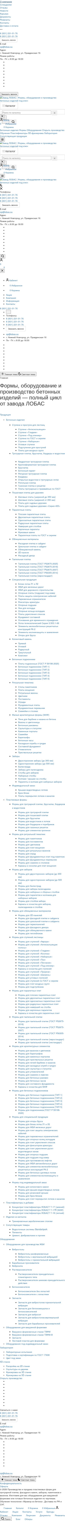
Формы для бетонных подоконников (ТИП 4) (40, 1103)
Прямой (22, 643)
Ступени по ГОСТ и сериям (32, 438)
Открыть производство (11, 1378)
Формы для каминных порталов (34, 1056)
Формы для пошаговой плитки (33, 815)
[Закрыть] (2, 271)
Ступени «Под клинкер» (30, 435)
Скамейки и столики (28, 710)
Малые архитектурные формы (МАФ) (31, 714)
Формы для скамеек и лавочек (33, 1074)
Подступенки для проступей (32, 447)
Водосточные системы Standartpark (29, 1229)
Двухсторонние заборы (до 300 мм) (35, 760)
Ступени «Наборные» (29, 441)
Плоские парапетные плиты (32, 514)
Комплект (23, 655)
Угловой (22, 646)
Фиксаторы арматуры (28, 601)
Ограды (22, 701)
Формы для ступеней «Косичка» (34, 953)
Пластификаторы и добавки (20, 1202)
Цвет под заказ (13, 1357)
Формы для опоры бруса (30, 1121)
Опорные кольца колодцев (31, 611)
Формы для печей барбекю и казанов (36, 1062)
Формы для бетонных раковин (33, 1077)
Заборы (16, 756)
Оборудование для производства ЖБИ (25, 1244)
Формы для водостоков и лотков (34, 821)
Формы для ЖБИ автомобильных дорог (37, 1163)
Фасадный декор (26, 555)
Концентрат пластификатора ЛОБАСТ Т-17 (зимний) (38, 1206)
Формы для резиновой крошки (33, 1192)
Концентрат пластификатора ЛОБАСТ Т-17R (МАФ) (37, 1209)
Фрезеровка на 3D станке (18, 1372)
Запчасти (17, 1297)
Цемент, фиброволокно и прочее (28, 1235)
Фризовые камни (26, 532)
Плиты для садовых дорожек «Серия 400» (39, 505)
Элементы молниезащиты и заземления (38, 632)
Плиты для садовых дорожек (32, 502)
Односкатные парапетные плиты (34, 520)
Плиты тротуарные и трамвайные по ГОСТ (39, 488)
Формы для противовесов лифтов (35, 1160)
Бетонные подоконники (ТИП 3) (34, 672)
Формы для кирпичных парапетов (35, 1009)
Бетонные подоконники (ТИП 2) (34, 669)
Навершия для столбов (29, 526)
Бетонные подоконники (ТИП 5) (34, 678)
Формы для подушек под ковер (33, 1157)
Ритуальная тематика (23, 682)
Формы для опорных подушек (33, 1154)
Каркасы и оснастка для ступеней (35, 968)
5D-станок (5, 1361)
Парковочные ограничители (32, 598)
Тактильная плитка (21, 559)
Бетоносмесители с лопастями (33, 1294)
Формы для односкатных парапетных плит (39, 1000)
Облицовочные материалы (25, 538)
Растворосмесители (22, 1269)
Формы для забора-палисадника (34, 888)
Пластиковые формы (17, 799)
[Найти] (13, 122)
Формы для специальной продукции (30, 1116)
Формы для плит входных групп (34, 983)
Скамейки (23, 734)
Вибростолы (18, 1249)
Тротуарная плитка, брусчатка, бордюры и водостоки (38, 453)
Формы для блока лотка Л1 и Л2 (34, 1124)
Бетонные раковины (28, 725)
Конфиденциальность (11, 1483)
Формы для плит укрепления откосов (36, 1142)
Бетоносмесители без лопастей (34, 1291)
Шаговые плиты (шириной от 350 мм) (36, 499)
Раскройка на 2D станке (18, 1366)
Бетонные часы (25, 740)
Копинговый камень (22, 638)
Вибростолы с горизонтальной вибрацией (39, 1259)
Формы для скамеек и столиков (33, 862)
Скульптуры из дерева (17, 1369)
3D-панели (23, 552)
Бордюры (23, 476)
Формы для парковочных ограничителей (38, 1136)
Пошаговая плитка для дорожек (28, 492)
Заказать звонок (9, 40)
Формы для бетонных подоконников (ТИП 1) (40, 1094)
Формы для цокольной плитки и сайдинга (38, 921)
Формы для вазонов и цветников (34, 1050)
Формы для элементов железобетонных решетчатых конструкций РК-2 (38, 1168)
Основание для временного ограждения (38, 620)
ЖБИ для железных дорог (31, 586)
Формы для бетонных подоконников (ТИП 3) (40, 1100)
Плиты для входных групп (31, 450)
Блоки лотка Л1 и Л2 (28, 583)
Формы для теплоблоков (30, 933)
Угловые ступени (26, 444)
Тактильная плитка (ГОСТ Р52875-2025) (38, 563)
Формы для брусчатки (29, 818)
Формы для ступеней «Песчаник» (35, 962)
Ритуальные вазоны (28, 692)
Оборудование (7, 1239)
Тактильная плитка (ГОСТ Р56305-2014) (38, 572)
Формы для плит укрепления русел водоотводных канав (35, 1150)
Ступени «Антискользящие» (32, 429)
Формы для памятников (30, 838)
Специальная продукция (24, 579)
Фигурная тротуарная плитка (32, 473)
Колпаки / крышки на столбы (32, 778)
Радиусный (23, 649)
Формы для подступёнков (31, 986)
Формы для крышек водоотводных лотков (38, 1189)
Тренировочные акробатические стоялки (32, 1221)
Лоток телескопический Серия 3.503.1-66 (38, 623)
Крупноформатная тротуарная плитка (37, 464)
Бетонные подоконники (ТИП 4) (34, 675)
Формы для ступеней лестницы (28, 937)
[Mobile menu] (2, 176)
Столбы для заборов (28, 772)
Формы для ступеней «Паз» (32, 959)
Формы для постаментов (30, 841)
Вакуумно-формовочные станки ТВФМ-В (32, 1334)
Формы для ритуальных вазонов (34, 850)
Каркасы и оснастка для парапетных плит (39, 1013)
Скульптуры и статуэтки (29, 728)
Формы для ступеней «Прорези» (34, 971)
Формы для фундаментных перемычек (37, 859)
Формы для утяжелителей (31, 1071)
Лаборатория (7, 1347)
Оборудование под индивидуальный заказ (27, 1343)
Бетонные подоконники (24, 659)
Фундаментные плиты (29, 704)
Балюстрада (24, 766)
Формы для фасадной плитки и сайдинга (38, 918)
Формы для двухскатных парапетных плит (39, 997)
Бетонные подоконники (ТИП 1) (34, 666)
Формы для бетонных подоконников (30, 1090)
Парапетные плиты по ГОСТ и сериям (37, 535)
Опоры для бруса (27, 635)
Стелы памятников (27, 686)
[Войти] (1, 260)
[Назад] (8, 312)
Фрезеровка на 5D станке (18, 1375)
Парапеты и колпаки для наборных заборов (40, 781)
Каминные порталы (27, 731)
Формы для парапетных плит (27, 990)
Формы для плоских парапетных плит (37, 994)
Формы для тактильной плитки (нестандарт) (40, 1042)
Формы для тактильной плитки (27, 1016)
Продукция (5, 414)
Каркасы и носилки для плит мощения (37, 865)
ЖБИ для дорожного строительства (35, 589)
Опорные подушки (27, 604)
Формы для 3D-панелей (30, 915)
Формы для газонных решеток (33, 827)
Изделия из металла (16, 1216)
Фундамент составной (29, 617)
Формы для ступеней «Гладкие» (34, 950)
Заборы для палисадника (30, 769)
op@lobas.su (6, 46)
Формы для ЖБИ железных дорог (34, 1127)
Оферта (4, 1486)
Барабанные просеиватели (25, 1262)
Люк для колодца (26, 607)
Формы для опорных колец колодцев (36, 1139)
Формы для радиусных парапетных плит (38, 1003)
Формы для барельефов (30, 1053)
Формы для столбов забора (32, 900)
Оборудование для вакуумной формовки (26, 1327)
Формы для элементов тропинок (34, 830)
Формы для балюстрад (29, 885)
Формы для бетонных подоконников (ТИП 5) (40, 1106)
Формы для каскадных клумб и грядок (37, 1065)
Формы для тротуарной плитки (33, 812)
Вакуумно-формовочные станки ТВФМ (31, 1331)
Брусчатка (23, 467)
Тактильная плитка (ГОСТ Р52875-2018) (38, 566)
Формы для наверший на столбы (34, 1006)
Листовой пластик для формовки (28, 1340)
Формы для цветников (29, 844)
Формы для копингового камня (33, 1186)
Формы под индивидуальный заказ (29, 1182)
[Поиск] (2, 256)
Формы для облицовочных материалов (31, 910)
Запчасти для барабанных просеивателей (39, 1323)
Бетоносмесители (21, 1286)
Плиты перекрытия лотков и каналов (36, 795)
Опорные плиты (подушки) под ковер (36, 592)
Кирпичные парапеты (28, 529)
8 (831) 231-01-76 (9, 33)
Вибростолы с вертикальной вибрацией (37, 1256)
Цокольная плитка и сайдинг (32, 546)
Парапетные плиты (22, 509)
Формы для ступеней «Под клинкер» (36, 965)
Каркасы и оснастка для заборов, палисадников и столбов (34, 905)
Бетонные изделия (15, 419)
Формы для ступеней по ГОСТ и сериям (38, 980)
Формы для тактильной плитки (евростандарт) (41, 1039)
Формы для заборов (22, 869)
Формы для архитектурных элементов (31, 1046)
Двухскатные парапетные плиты (34, 517)
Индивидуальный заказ (24, 785)
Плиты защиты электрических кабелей (37, 595)
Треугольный (24, 652)
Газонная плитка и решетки (31, 485)
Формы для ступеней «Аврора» (33, 941)
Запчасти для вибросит (29, 1314)
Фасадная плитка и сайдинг (32, 543)
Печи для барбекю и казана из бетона (37, 719)
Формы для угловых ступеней (33, 977)
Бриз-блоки (23, 792)
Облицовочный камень (29, 549)
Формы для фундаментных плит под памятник (41, 856)
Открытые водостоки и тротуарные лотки (38, 479)
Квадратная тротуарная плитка (33, 461)
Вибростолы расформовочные (33, 1253)
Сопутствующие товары (18, 1224)
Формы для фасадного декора (33, 927)
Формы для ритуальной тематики (29, 834)
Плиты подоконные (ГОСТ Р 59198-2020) (38, 663)
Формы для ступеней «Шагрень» (34, 974)
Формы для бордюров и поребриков (36, 824)
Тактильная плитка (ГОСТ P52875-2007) (38, 569)
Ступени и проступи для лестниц (28, 424)
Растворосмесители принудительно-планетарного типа (36, 1275)
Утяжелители (24, 749)
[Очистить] (54, 112)
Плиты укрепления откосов (31, 614)
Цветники (22, 695)
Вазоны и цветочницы (29, 722)
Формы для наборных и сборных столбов (38, 891)
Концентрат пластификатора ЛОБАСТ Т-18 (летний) (38, 1212)
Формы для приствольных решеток (35, 1059)
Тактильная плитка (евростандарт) (35, 575)
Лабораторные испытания (19, 1351)
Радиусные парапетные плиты (33, 523)
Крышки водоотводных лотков (33, 789)
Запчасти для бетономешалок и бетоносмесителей (34, 1310)
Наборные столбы (27, 775)
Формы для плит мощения (31, 847)
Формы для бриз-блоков (30, 1195)
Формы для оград (27, 853)
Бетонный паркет (26, 470)
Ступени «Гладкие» (27, 432)
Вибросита (17, 1265)
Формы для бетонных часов (32, 1080)
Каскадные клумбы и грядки (32, 743)
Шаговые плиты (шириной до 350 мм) (37, 496)
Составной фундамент (29, 746)
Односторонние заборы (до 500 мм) (36, 763)
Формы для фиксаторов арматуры (35, 1145)
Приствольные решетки (29, 752)
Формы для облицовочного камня (35, 930)
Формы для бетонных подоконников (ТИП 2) (40, 1097)
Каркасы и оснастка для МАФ (32, 1086)
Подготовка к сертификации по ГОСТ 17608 (28, 1354)
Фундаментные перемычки (31, 707)
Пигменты (17, 1232)
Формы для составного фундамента (36, 1083)
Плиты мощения (26, 689)
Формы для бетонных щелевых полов (37, 1172)
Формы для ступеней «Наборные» (35, 956)
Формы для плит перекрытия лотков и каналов (41, 1198)
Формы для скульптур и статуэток (34, 1068)
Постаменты (24, 698)
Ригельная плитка (27, 482)
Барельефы (24, 737)
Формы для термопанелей (31, 924)
